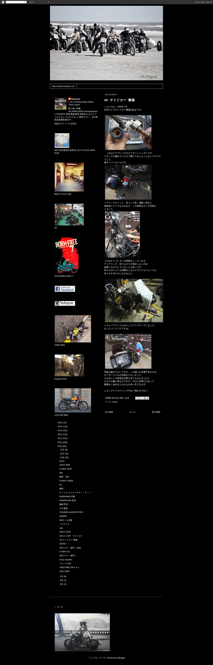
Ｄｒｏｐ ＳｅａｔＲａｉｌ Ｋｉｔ (75, 492)
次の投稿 (109, 412)
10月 (62, 457)
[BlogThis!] (139, 398)
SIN (61, 473)
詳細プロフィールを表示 (65, 123)
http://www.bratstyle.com (63, 86)
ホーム (133, 412)
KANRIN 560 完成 (67, 500)
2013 (60, 434)
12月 (62, 450)
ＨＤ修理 (63, 508)
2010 (60, 446)
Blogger (121, 658)
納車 (61, 488)
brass (61, 461)
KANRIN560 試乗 (67, 496)
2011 (60, 442)
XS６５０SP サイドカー (71, 536)
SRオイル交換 (65, 520)
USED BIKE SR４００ (69, 567)
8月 (62, 580)
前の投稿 (156, 412)
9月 (62, 576)
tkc (60, 484)
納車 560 (64, 477)
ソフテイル (64, 524)
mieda (114, 402)
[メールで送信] (136, 398)
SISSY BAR (64, 465)
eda (61, 528)
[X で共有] (142, 398)
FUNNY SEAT (65, 469)
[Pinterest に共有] (147, 398)
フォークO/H (65, 563)
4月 (62, 584)
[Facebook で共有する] (144, 398)
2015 (60, 426)
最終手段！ (64, 504)
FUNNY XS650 (66, 481)
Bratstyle (75, 99)
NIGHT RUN (65, 532)
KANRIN (63, 516)
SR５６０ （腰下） (68, 555)
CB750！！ (64, 544)
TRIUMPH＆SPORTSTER (71, 512)
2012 (60, 438)
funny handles (65, 559)
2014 (60, 430)
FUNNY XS (64, 551)
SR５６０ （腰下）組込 (70, 548)
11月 (62, 453)
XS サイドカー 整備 (68, 540)
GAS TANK (64, 571)
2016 (60, 422)
